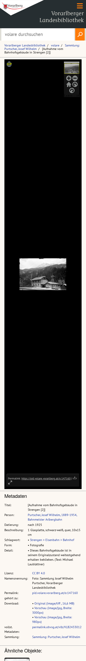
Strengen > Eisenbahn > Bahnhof (52, 540)
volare (55, 45)
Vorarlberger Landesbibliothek (24, 45)
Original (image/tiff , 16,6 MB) (54, 603)
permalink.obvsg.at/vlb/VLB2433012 (57, 627)
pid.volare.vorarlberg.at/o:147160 (55, 593)
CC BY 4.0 (38, 573)
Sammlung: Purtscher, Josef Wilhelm (56, 637)
